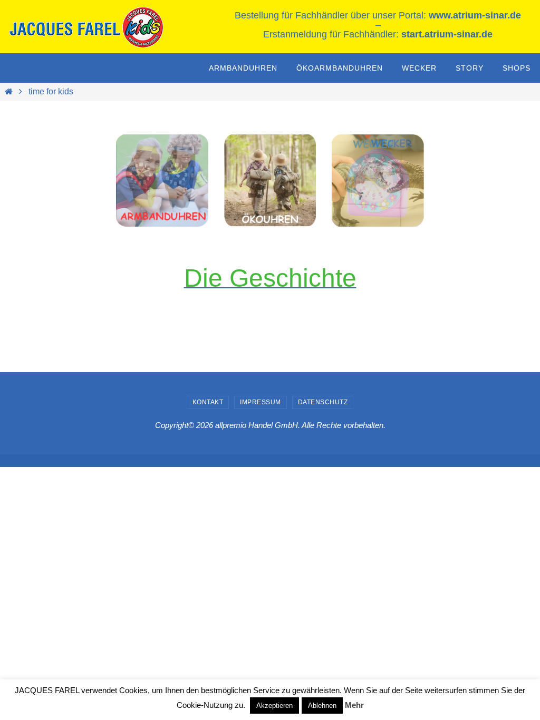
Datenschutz (323, 402)
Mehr (354, 704)
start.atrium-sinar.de (447, 34)
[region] (162, 180)
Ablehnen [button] (322, 705)
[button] (378, 180)
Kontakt (208, 402)
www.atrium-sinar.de (475, 15)
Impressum (260, 402)
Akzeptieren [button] (274, 705)
